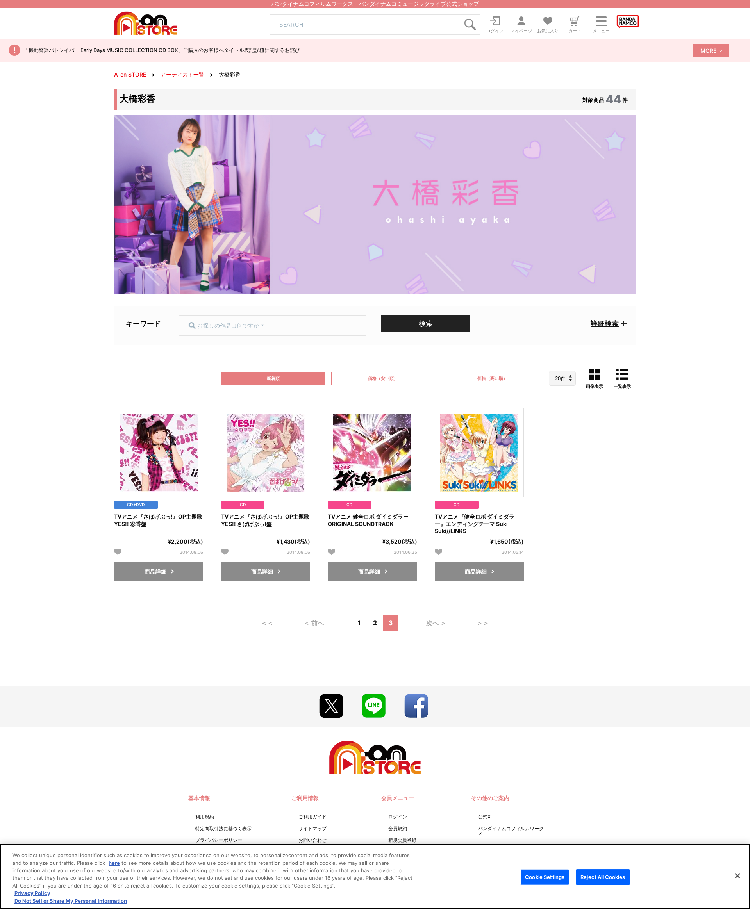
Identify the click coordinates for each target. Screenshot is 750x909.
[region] (375, 876)
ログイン (397, 817)
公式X (484, 817)
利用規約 (204, 817)
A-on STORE (130, 74)
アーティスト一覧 (182, 74)
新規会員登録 (402, 840)
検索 (426, 323)
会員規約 (397, 828)
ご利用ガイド (312, 817)
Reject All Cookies (602, 876)
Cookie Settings (544, 876)
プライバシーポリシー (218, 840)
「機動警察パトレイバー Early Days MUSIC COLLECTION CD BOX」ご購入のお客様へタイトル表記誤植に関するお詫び (161, 50)
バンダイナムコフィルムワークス (511, 830)
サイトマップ (312, 828)
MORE (708, 50)
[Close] (737, 875)
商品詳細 (155, 571)
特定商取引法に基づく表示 (223, 828)
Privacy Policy (32, 893)
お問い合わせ (312, 840)
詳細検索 (605, 323)
